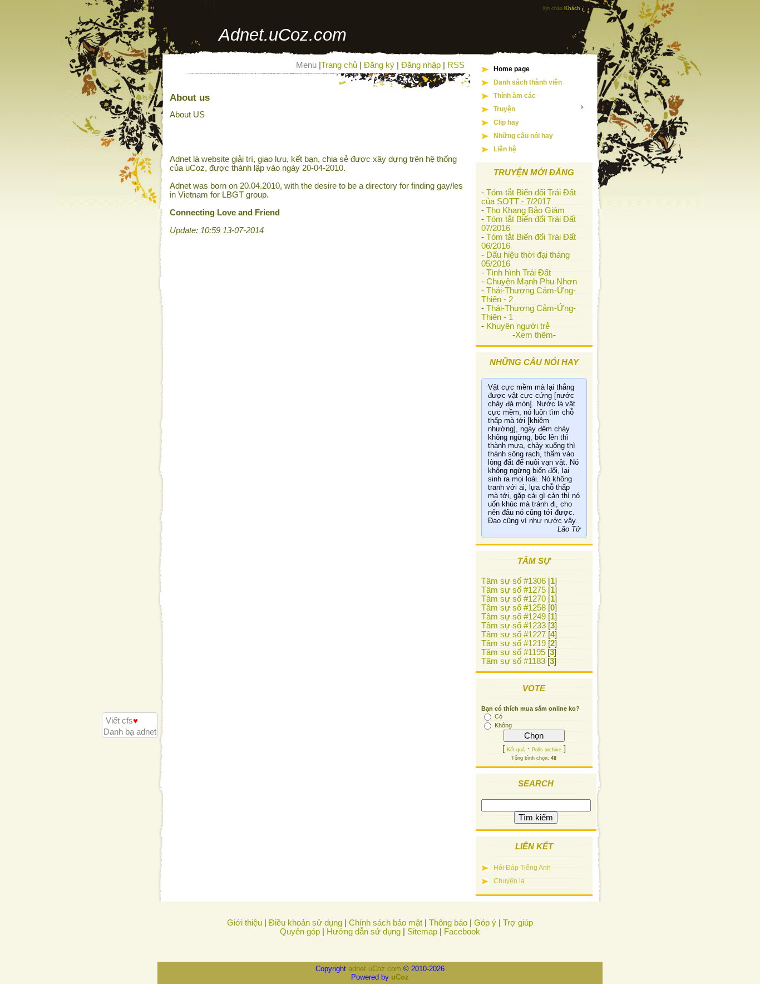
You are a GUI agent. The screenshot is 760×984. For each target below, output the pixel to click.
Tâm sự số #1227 (513, 634)
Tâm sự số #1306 (513, 581)
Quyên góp (300, 931)
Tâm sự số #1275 (513, 590)
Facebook (462, 931)
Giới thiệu (244, 922)
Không (503, 725)
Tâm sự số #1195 (513, 652)
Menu (306, 65)
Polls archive (546, 749)
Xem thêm (534, 335)
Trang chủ (339, 65)
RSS (456, 65)
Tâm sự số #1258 (513, 607)
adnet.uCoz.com (374, 969)
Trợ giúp (518, 922)
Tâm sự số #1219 (513, 643)
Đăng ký (379, 65)
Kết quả (516, 749)
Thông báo (448, 922)
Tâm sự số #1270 (513, 598)
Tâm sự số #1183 (513, 661)
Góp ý (485, 922)
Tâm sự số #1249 (513, 616)
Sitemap (422, 931)
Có (498, 716)
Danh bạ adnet (129, 731)
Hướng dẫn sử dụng (364, 931)
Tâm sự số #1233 (513, 625)
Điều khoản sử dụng (305, 922)
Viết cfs (122, 720)
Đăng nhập (421, 65)
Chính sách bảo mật (385, 922)
